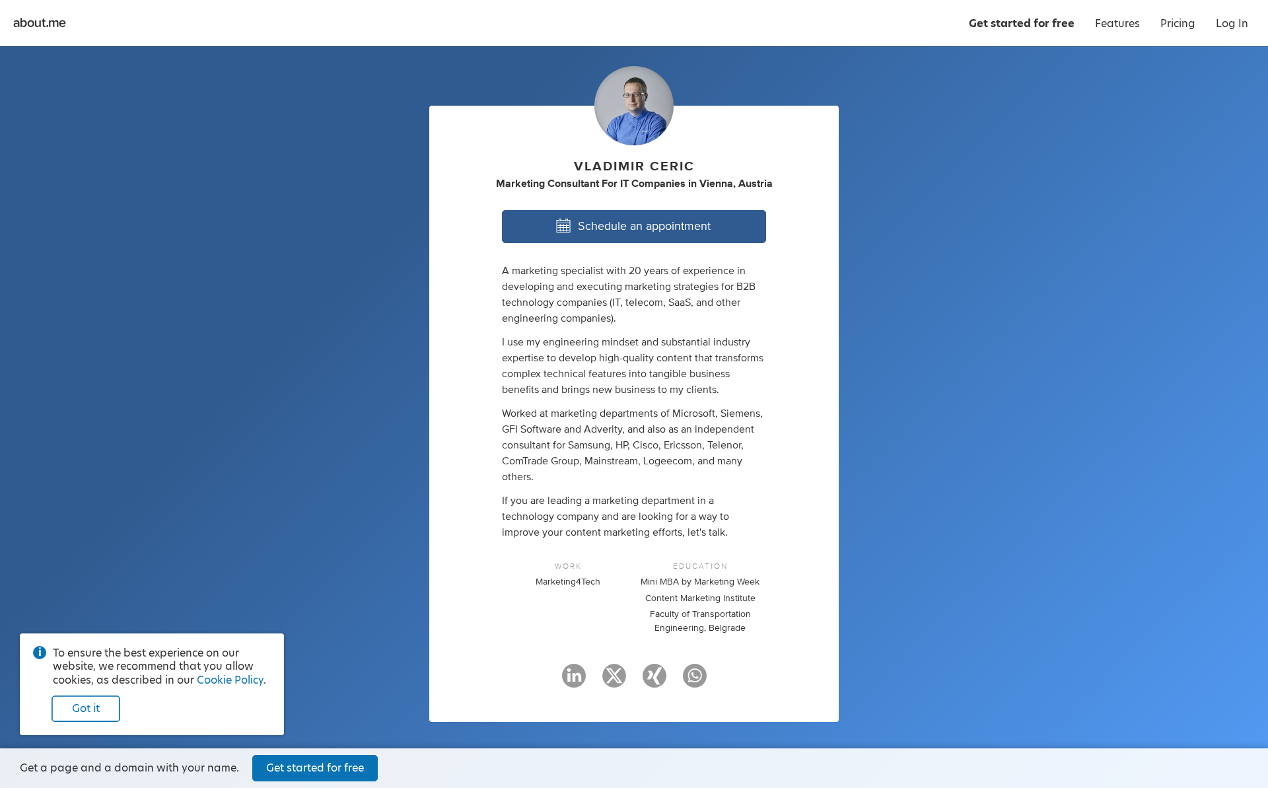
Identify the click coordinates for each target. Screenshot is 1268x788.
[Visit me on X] (614, 682)
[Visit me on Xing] (654, 682)
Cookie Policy (230, 680)
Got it (86, 708)
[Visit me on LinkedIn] (574, 682)
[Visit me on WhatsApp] (695, 682)
